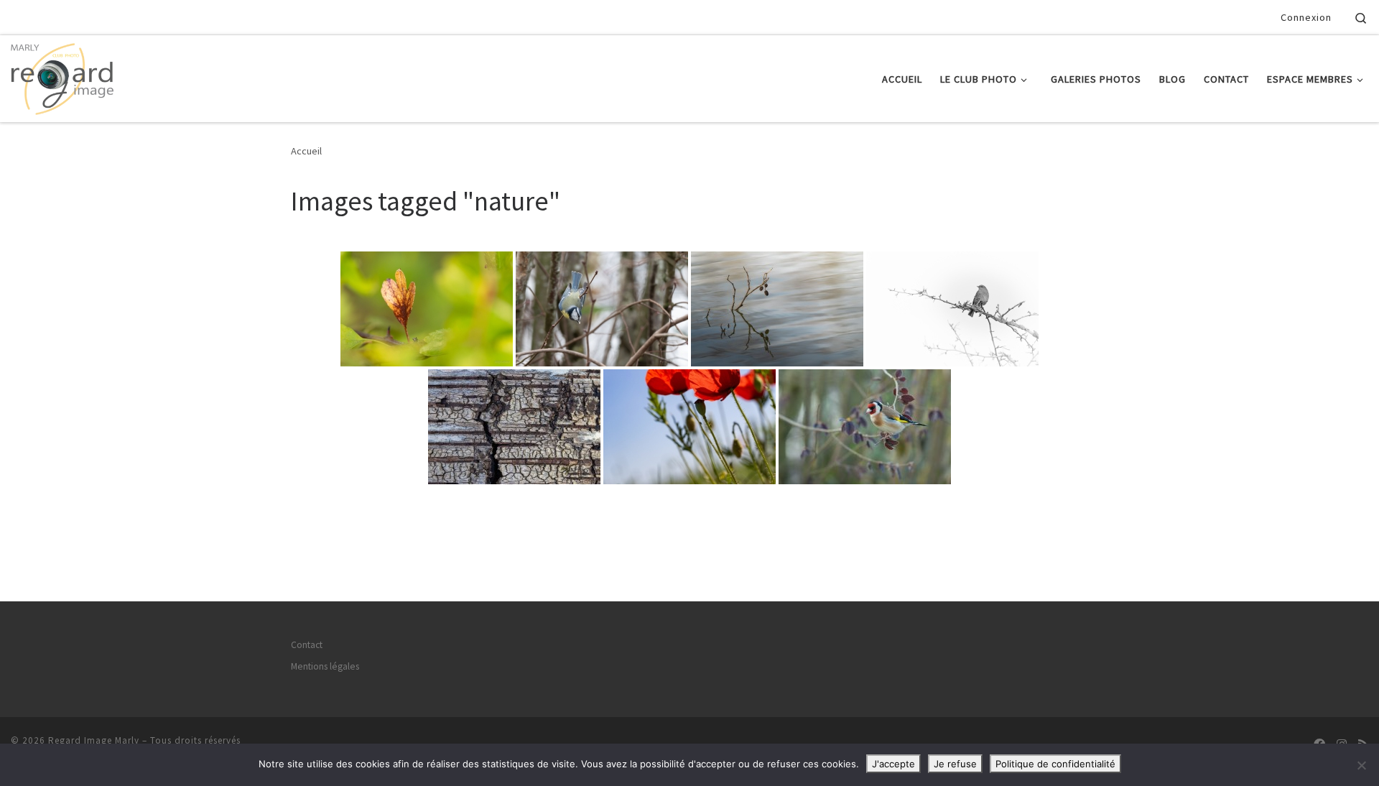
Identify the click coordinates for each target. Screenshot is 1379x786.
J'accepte (893, 763)
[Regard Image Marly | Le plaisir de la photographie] (62, 76)
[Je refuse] (1361, 765)
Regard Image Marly (93, 740)
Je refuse (955, 763)
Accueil (306, 150)
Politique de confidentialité (1055, 763)
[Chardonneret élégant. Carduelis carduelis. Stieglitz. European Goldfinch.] (865, 426)
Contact (306, 645)
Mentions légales (325, 666)
